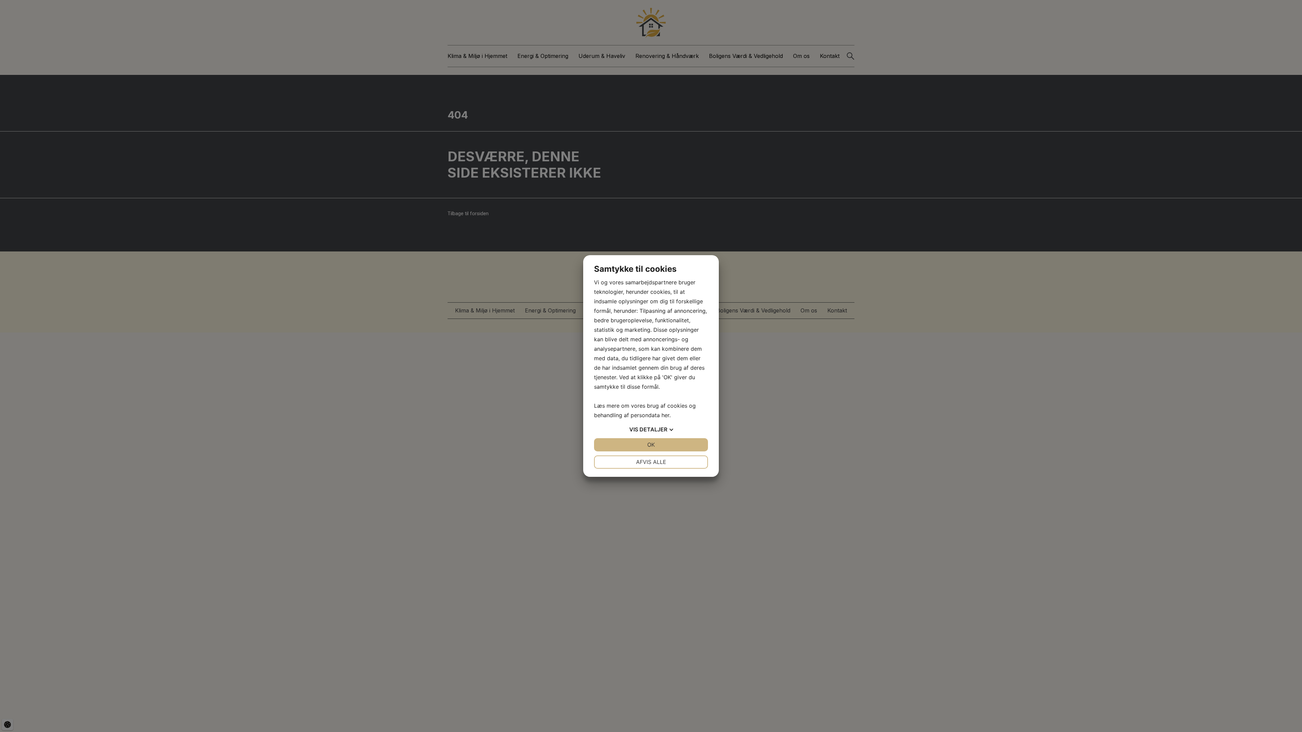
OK (651, 444)
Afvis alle (651, 462)
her (665, 415)
